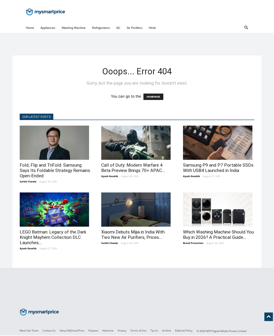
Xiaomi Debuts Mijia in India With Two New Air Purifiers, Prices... (133, 234)
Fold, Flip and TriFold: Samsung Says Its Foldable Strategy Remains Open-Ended (55, 170)
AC (118, 27)
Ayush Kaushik (109, 176)
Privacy (122, 330)
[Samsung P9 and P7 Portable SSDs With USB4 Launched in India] (218, 143)
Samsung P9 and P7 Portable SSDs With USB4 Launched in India (218, 168)
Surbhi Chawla (28, 181)
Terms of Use (138, 330)
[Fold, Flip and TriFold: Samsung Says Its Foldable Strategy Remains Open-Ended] (55, 143)
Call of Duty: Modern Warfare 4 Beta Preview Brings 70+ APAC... (133, 168)
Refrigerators (101, 27)
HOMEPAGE (153, 96)
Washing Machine (74, 27)
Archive (166, 330)
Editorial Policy (183, 330)
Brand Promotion (193, 243)
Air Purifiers (134, 27)
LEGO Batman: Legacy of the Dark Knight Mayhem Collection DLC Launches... (53, 237)
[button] (246, 27)
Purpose (93, 330)
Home (30, 27)
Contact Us (49, 330)
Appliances (47, 27)
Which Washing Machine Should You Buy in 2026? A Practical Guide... (218, 234)
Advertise (108, 330)
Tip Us (154, 330)
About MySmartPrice (72, 330)
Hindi (152, 27)
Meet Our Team (29, 330)
